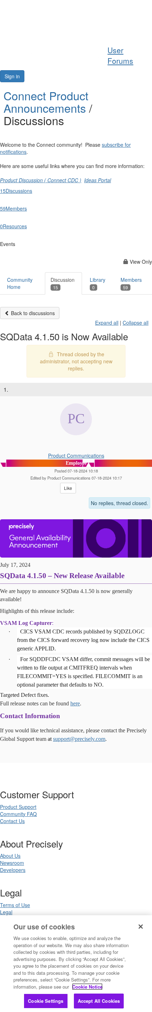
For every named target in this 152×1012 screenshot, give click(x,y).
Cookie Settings (45, 1000)
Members (131, 283)
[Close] (140, 926)
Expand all (106, 322)
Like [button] (68, 488)
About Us (10, 855)
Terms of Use (15, 904)
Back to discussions (32, 313)
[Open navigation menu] (144, 27)
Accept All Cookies (99, 1000)
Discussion (63, 283)
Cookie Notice (87, 986)
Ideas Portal (97, 180)
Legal (6, 912)
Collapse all (135, 322)
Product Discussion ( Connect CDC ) (40, 180)
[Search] (127, 27)
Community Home (20, 283)
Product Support (18, 806)
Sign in (12, 76)
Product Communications (76, 455)
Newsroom (12, 862)
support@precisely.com (79, 739)
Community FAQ (18, 813)
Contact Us (12, 820)
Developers (12, 869)
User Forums (120, 55)
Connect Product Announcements (46, 101)
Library (97, 283)
